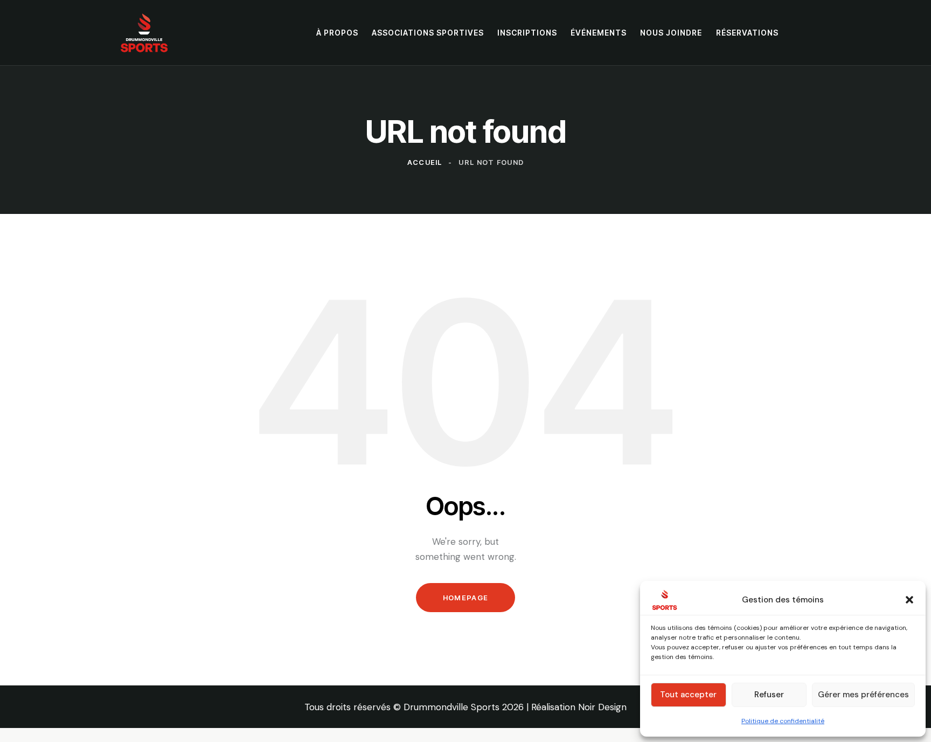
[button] (909, 599)
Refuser (769, 694)
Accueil (424, 162)
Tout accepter (688, 694)
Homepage (465, 597)
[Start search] (805, 32)
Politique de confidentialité (782, 721)
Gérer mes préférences (863, 694)
